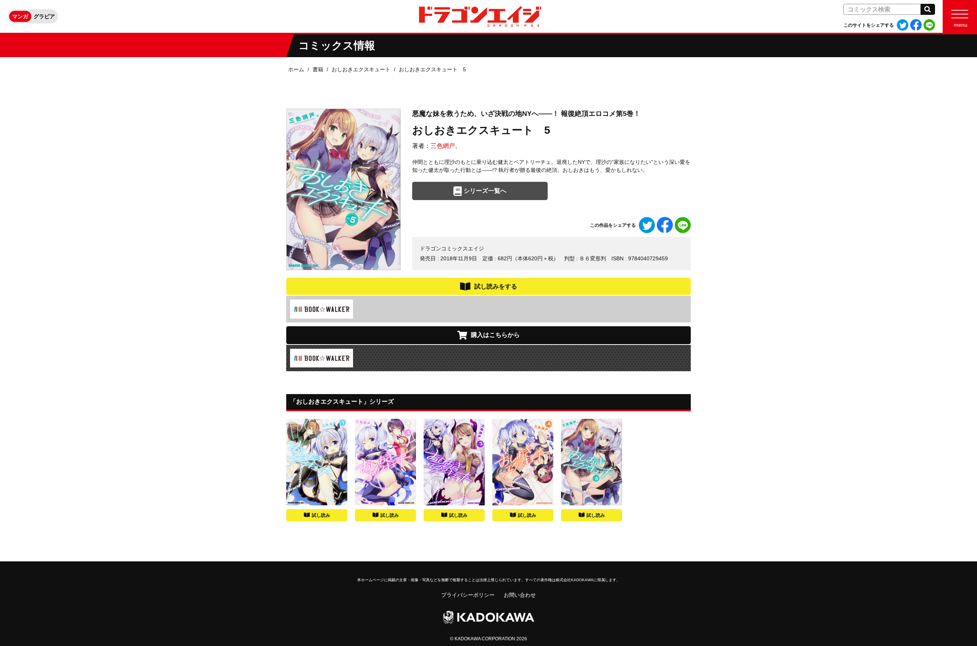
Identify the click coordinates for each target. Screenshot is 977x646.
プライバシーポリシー (468, 595)
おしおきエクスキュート (361, 69)
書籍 (318, 69)
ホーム (296, 69)
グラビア (44, 16)
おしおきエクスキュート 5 (432, 69)
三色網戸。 (445, 146)
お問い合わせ (520, 595)
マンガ (20, 16)
